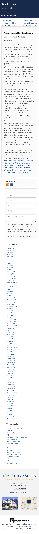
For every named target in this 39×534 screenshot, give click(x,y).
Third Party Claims (12, 443)
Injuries (6, 163)
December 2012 (11, 419)
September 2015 (12, 393)
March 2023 (10, 295)
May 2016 (10, 375)
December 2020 (11, 319)
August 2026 (11, 248)
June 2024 (10, 263)
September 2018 (12, 347)
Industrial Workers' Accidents (23, 161)
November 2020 (11, 321)
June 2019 (10, 339)
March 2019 (10, 345)
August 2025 (11, 254)
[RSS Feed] (8, 184)
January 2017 (11, 358)
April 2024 (10, 267)
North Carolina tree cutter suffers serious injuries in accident (30, 23)
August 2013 (10, 401)
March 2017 (10, 354)
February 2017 (11, 356)
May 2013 (10, 408)
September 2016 (12, 367)
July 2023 (10, 287)
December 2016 (11, 360)
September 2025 (12, 252)
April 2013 (10, 410)
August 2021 (11, 308)
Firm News (8, 161)
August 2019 (10, 334)
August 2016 (10, 369)
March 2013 (10, 412)
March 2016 (10, 380)
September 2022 (12, 306)
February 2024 (11, 272)
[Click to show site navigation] (35, 15)
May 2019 (10, 341)
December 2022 (11, 300)
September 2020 (12, 326)
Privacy (33, 524)
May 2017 (10, 349)
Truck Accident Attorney (14, 446)
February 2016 (11, 382)
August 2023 (11, 285)
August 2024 (11, 259)
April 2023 (10, 293)
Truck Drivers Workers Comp (15, 448)
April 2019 (10, 343)
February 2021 (11, 317)
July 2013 (10, 404)
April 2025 (10, 256)
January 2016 (11, 384)
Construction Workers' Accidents (22, 158)
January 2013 (11, 417)
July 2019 (10, 337)
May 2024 (10, 265)
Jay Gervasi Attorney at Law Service (17, 437)
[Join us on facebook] (11, 184)
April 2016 (10, 378)
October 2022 (11, 304)
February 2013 (11, 414)
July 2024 (10, 261)
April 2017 (10, 352)
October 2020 (11, 324)
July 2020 (10, 330)
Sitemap (27, 524)
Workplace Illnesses (11, 170)
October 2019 (11, 332)
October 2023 (11, 280)
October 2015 (11, 391)
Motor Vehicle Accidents (18, 163)
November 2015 (11, 388)
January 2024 (11, 274)
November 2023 (11, 278)
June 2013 (10, 406)
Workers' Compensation (14, 454)
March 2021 (10, 315)
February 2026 (11, 250)
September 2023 (12, 282)
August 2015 (10, 395)
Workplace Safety (10, 172)
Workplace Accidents (22, 168)
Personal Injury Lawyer (13, 441)
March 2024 (10, 269)
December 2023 (11, 276)
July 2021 (10, 311)
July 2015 (10, 397)
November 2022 (11, 302)
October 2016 (11, 365)
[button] (8, 15)
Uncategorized (19, 165)
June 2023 (10, 289)
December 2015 (11, 386)
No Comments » (23, 172)
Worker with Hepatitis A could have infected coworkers (10, 23)
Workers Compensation (14, 452)
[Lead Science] (19, 520)
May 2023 (10, 291)
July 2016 (10, 371)
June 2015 (10, 399)
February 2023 (11, 298)
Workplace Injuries (25, 170)
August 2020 (11, 328)
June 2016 (10, 373)
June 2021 (10, 313)
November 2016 (11, 362)
